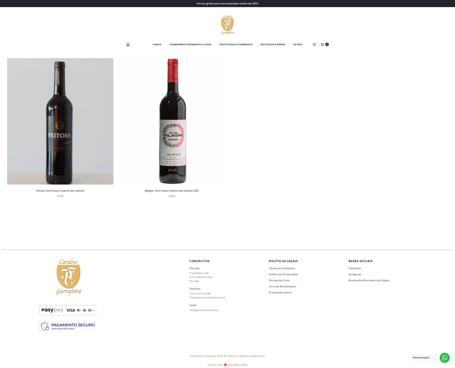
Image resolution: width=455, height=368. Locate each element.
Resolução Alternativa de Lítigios (369, 280)
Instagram (355, 274)
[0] (322, 44)
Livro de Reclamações (282, 286)
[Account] (128, 44)
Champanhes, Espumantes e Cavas (190, 44)
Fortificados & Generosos (236, 44)
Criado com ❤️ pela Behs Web (227, 365)
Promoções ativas (280, 292)
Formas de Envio (279, 280)
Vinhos (157, 44)
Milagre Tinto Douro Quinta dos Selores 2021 (172, 191)
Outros (298, 44)
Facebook (355, 268)
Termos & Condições (282, 268)
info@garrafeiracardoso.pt (204, 310)
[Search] (314, 44)
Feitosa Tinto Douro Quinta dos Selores (60, 191)
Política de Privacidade (283, 274)
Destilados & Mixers (272, 44)
